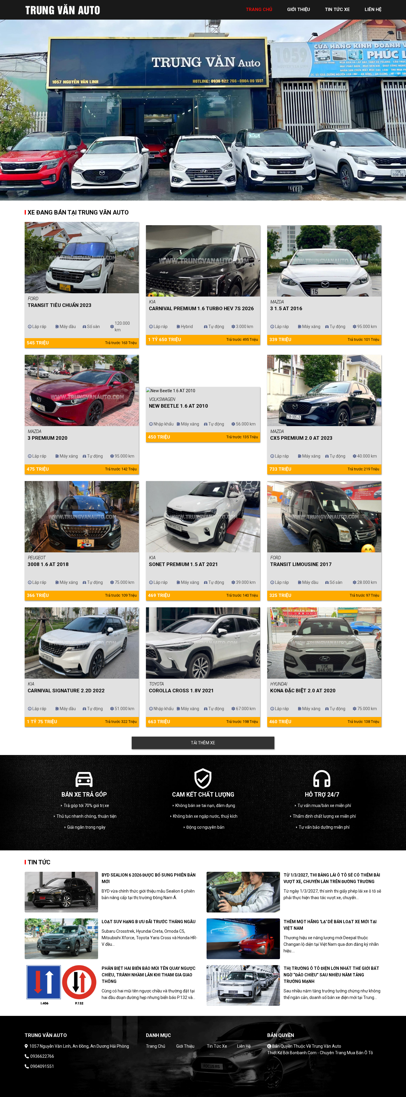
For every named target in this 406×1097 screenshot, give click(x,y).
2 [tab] (207, 196)
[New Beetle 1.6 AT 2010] (203, 390)
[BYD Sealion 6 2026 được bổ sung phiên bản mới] (61, 892)
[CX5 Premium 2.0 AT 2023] (324, 390)
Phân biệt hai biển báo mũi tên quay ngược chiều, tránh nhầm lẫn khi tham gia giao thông (149, 975)
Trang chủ (155, 1046)
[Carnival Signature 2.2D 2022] (82, 643)
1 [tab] (199, 196)
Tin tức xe (217, 1046)
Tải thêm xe (203, 742)
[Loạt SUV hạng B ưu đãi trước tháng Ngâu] (61, 938)
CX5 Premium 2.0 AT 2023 (301, 438)
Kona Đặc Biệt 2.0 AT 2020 (303, 690)
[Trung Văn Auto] (63, 9)
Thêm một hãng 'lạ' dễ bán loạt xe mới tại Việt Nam (330, 925)
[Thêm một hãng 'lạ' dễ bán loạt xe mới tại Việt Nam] (243, 938)
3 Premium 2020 (47, 438)
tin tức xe (337, 9)
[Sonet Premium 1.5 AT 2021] (203, 516)
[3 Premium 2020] (82, 390)
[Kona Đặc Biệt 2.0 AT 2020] (324, 643)
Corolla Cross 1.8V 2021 (181, 690)
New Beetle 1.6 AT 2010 (178, 406)
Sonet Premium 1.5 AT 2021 (183, 564)
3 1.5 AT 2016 (286, 308)
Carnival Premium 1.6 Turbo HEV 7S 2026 (201, 308)
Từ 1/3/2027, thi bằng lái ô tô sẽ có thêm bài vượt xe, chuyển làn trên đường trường (332, 878)
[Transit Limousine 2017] (324, 516)
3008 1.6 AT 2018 (48, 564)
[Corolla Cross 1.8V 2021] (203, 643)
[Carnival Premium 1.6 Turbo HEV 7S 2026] (203, 261)
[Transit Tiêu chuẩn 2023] (82, 257)
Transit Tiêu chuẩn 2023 (60, 305)
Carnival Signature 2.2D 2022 (66, 690)
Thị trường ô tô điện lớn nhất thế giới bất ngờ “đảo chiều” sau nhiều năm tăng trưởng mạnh (331, 975)
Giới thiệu (185, 1046)
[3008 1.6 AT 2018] (82, 516)
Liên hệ (244, 1046)
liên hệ (373, 9)
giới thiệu (298, 9)
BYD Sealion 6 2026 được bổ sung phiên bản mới (149, 878)
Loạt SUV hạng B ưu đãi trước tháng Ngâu (149, 921)
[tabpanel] (203, 100)
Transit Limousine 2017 (301, 564)
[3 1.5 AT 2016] (324, 261)
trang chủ (259, 9)
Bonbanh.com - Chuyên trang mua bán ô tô (331, 1052)
